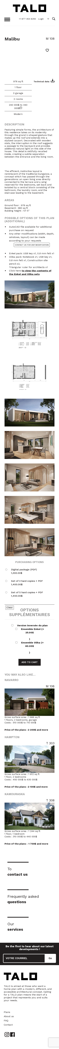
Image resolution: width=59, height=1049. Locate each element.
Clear (10, 607)
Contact (8, 1024)
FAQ (6, 1020)
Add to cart (29, 662)
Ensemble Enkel (32, 634)
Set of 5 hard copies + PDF (27, 594)
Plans (7, 1012)
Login (41, 19)
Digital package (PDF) (24, 571)
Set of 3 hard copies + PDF (27, 583)
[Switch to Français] (48, 19)
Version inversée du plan (32, 625)
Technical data (41, 81)
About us (9, 1016)
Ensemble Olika (32, 647)
